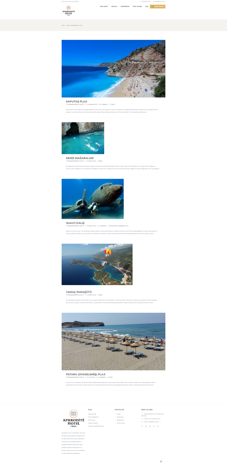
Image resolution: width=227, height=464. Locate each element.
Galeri (119, 414)
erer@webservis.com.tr (76, 104)
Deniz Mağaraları (80, 158)
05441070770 (146, 1)
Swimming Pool (123, 226)
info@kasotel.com (160, 1)
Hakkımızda (125, 6)
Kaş (146, 6)
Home (63, 25)
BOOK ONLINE (159, 6)
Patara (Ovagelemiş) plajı (85, 374)
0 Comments (104, 104)
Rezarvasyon (121, 423)
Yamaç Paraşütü (79, 292)
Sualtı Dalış (75, 223)
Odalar (114, 6)
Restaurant (114, 226)
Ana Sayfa (104, 6)
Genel (113, 104)
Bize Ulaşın (137, 6)
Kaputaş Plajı (76, 101)
